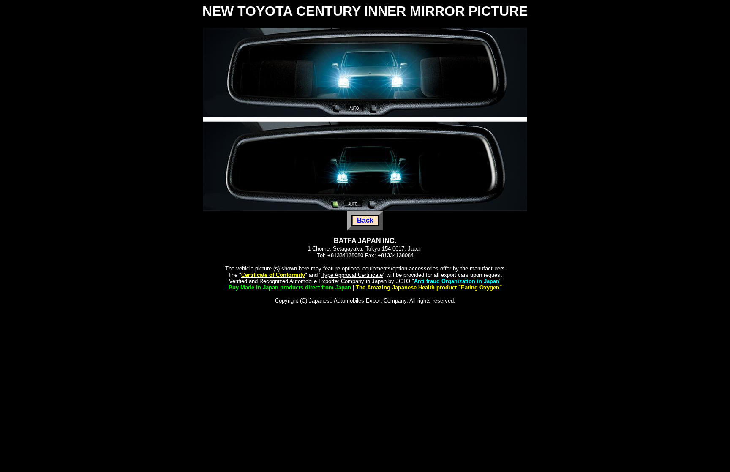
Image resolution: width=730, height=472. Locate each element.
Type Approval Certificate (352, 275)
